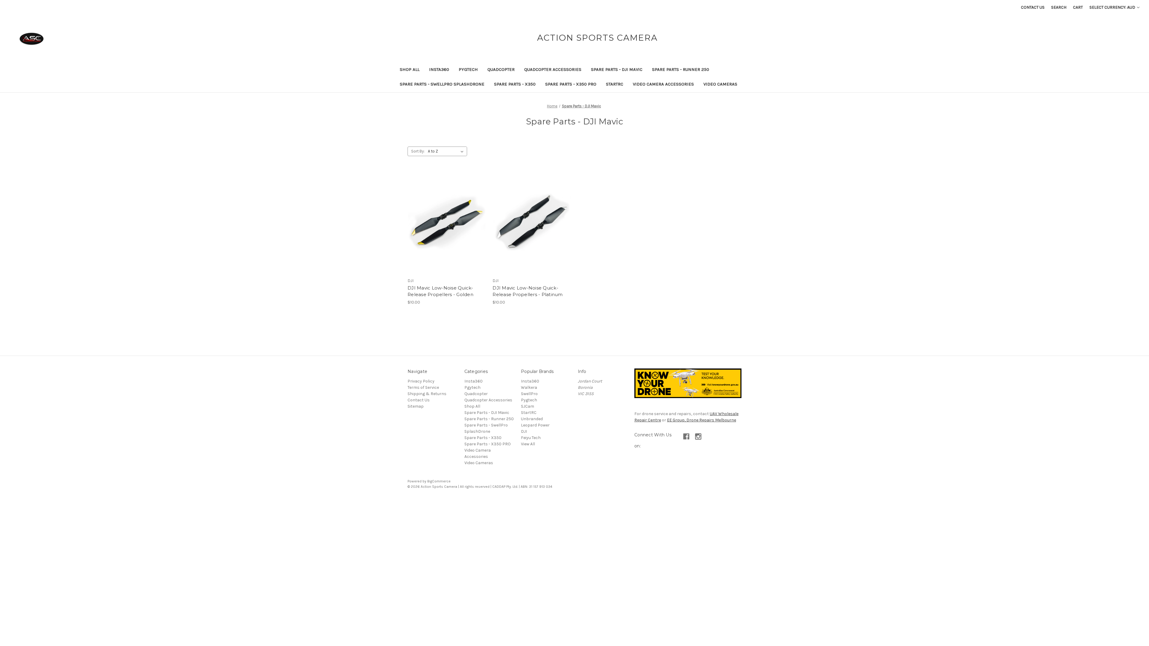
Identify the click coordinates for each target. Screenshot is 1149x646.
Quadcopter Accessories (552, 69)
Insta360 (439, 69)
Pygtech (468, 69)
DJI (524, 431)
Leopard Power (535, 425)
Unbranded (532, 418)
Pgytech (472, 387)
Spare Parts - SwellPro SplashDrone (442, 84)
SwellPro (529, 393)
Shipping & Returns (427, 393)
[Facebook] (686, 436)
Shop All (410, 69)
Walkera (529, 387)
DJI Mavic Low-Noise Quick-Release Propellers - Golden (440, 291)
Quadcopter (501, 69)
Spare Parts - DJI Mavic (616, 69)
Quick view (446, 212)
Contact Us (419, 400)
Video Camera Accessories (663, 84)
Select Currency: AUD (1112, 7)
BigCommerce (439, 481)
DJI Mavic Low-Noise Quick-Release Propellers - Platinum (528, 291)
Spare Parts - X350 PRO (570, 84)
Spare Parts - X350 (515, 84)
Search (1058, 7)
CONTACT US (1033, 7)
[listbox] (447, 151)
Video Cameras (720, 84)
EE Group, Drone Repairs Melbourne (701, 420)
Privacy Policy (421, 381)
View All (528, 444)
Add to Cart (447, 233)
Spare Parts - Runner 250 (680, 69)
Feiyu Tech (531, 437)
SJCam (527, 406)
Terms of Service (423, 387)
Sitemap (416, 406)
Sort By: (418, 151)
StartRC (614, 84)
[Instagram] (698, 436)
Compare (445, 222)
